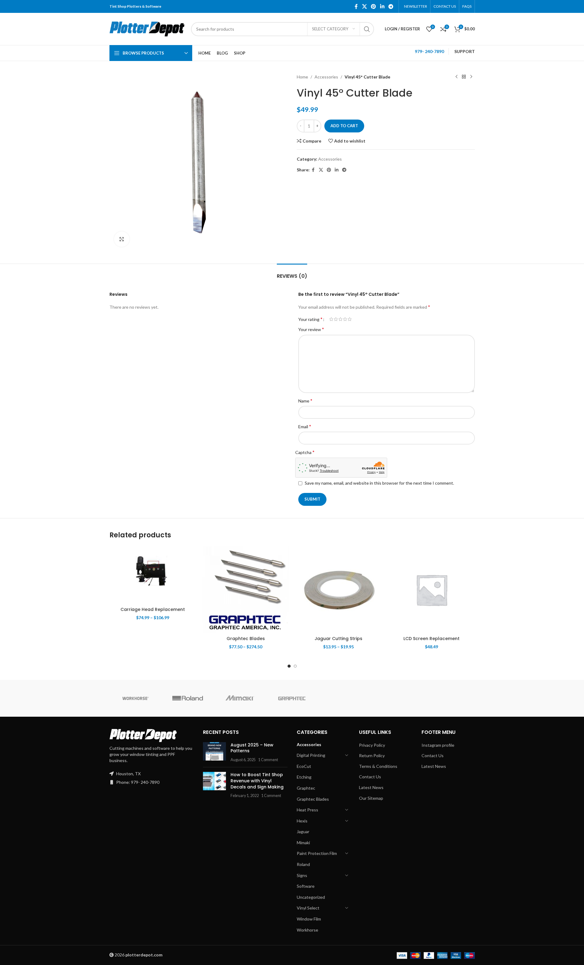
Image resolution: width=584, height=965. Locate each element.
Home (302, 76)
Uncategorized (311, 897)
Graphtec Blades (246, 638)
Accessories (326, 76)
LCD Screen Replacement (431, 638)
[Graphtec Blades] (245, 589)
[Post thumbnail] (214, 752)
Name (305, 400)
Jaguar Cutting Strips (338, 638)
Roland (303, 864)
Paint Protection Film (317, 853)
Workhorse (307, 930)
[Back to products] (464, 77)
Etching (304, 777)
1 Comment (268, 759)
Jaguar (303, 831)
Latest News (371, 787)
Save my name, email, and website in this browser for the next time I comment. (379, 483)
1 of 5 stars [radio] (331, 319)
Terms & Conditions (378, 766)
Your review (311, 329)
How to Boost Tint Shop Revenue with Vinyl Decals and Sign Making (257, 781)
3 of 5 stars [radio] (340, 319)
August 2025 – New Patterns (252, 748)
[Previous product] (456, 77)
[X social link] (364, 6)
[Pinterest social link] (373, 6)
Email (304, 426)
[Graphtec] (292, 698)
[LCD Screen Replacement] (431, 589)
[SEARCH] (367, 29)
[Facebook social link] (356, 6)
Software (306, 886)
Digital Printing (311, 755)
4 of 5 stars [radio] (345, 319)
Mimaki (303, 842)
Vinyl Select (308, 907)
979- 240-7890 (429, 51)
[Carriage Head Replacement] (152, 575)
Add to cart (344, 125)
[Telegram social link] (390, 6)
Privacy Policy (372, 745)
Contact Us (370, 776)
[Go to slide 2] (295, 666)
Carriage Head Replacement (152, 609)
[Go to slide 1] (289, 666)
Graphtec (306, 788)
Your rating (310, 319)
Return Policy (372, 755)
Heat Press (307, 809)
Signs (302, 875)
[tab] (292, 273)
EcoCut (304, 766)
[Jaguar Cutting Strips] (338, 589)
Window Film (309, 918)
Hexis (302, 820)
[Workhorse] (135, 698)
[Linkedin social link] (382, 6)
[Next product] (471, 77)
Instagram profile (438, 745)
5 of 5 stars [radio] (349, 319)
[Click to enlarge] (121, 239)
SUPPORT (464, 51)
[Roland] (188, 698)
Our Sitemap (371, 798)
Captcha (305, 452)
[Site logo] (147, 28)
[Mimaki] (240, 698)
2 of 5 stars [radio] (336, 319)
